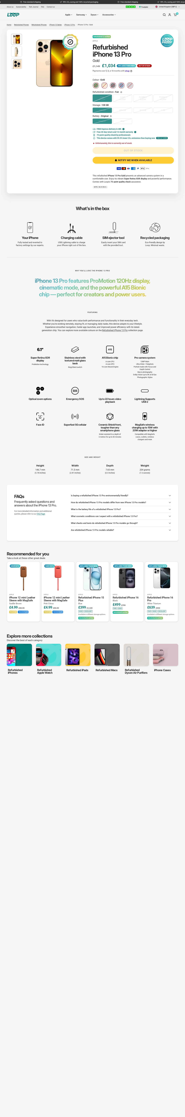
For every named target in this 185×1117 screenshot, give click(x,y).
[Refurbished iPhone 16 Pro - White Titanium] (161, 578)
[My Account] (169, 14)
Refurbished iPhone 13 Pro (115, 330)
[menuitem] (11, 7)
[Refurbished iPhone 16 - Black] (127, 578)
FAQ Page (41, 514)
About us (10, 7)
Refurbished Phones (21, 25)
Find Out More (162, 138)
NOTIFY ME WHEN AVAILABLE (135, 160)
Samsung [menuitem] (80, 15)
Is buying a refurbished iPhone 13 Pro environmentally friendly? (99, 495)
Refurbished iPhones (39, 25)
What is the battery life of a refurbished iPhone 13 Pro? (96, 509)
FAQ (42, 7)
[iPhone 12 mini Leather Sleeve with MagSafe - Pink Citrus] (58, 578)
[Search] (164, 14)
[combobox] (167, 7)
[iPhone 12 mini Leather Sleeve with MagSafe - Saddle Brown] (23, 578)
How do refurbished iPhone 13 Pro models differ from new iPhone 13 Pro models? (108, 502)
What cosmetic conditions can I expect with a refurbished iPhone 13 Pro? (104, 516)
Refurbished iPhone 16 (125, 599)
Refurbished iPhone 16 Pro (160, 600)
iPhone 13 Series (55, 25)
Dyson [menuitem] (93, 15)
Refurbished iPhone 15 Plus (91, 600)
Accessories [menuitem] (108, 15)
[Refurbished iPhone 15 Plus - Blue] (92, 578)
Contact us (51, 7)
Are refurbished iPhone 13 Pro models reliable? (92, 530)
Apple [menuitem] (67, 15)
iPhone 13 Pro (69, 25)
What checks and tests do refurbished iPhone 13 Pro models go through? (104, 523)
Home (9, 25)
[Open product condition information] (121, 92)
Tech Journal (33, 7)
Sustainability (21, 7)
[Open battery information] (111, 116)
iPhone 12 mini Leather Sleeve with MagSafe (22, 600)
